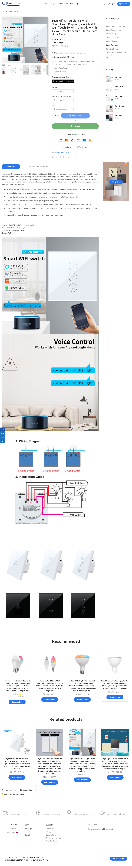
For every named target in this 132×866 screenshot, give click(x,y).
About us (59, 4)
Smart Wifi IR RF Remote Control (116, 54)
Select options (17, 702)
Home (46, 4)
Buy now (76, 126)
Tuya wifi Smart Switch (62, 153)
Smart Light (110, 37)
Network (55, 88)
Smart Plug (110, 41)
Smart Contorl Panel (114, 26)
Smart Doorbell (112, 30)
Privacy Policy (41, 860)
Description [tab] (11, 166)
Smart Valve (111, 49)
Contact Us (69, 4)
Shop (52, 4)
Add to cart (76, 116)
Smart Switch (13, 11)
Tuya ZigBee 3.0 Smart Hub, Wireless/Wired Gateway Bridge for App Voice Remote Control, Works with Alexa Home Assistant (119, 96)
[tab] (11, 166)
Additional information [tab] (38, 166)
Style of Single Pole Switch (61, 96)
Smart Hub (110, 34)
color (53, 105)
